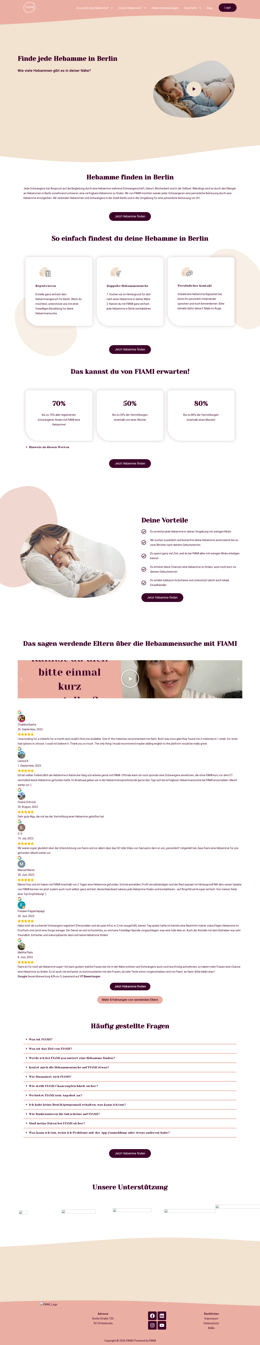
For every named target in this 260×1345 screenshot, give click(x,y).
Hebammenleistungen (165, 8)
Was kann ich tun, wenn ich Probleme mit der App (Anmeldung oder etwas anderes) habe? (99, 1132)
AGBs (211, 1328)
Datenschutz (211, 1323)
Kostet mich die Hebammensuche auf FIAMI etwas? (69, 1067)
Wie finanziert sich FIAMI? (50, 1076)
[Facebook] (152, 1315)
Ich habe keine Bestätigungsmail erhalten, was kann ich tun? (77, 1104)
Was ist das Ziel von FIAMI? (50, 1048)
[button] (130, 447)
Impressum (211, 1318)
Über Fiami (190, 8)
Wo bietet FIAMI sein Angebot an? (55, 1095)
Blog (209, 8)
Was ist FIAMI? (41, 1039)
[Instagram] (152, 1325)
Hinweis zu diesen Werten (49, 447)
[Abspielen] (130, 679)
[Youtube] (162, 1325)
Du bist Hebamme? (130, 8)
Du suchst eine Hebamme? (93, 8)
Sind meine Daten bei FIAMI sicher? (57, 1123)
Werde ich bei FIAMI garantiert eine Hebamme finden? (72, 1058)
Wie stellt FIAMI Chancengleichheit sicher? (63, 1086)
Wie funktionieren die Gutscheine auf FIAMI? (64, 1114)
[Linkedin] (162, 1315)
